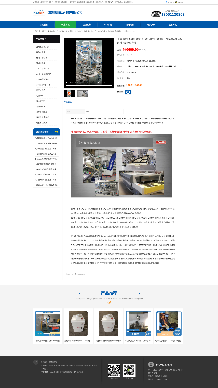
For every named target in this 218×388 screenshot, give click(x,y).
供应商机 (65, 25)
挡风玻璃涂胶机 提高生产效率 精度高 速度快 (47, 149)
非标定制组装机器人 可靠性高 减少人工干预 (47, 164)
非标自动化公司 (42, 69)
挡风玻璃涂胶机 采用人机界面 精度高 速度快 (47, 175)
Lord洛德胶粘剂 (42, 79)
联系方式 (173, 25)
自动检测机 (40, 52)
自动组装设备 (62, 31)
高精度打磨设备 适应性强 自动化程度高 (151, 341)
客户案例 (151, 25)
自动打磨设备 (41, 58)
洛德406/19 (40, 107)
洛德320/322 (41, 96)
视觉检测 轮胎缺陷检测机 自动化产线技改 (61, 341)
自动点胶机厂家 (42, 47)
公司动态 (130, 25)
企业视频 (87, 25)
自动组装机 (40, 63)
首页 (44, 31)
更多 (56, 132)
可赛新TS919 (41, 123)
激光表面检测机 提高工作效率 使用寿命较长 (47, 159)
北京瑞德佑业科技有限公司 (83, 365)
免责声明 (63, 372)
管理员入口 (71, 372)
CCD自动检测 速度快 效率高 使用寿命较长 (47, 143)
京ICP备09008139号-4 (65, 365)
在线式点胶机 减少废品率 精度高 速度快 (47, 185)
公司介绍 (108, 25)
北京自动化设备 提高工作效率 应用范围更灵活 (47, 180)
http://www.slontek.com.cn (75, 274)
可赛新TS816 (41, 112)
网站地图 (80, 372)
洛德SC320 (40, 101)
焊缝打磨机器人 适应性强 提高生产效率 (47, 138)
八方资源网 (54, 372)
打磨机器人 (40, 90)
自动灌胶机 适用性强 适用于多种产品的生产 (122, 341)
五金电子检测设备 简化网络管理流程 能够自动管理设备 (47, 169)
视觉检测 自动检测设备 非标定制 (89, 341)
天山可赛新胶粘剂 (43, 74)
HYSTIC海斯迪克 (43, 85)
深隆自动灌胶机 (42, 117)
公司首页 (44, 25)
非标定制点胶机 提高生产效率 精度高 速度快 (47, 154)
